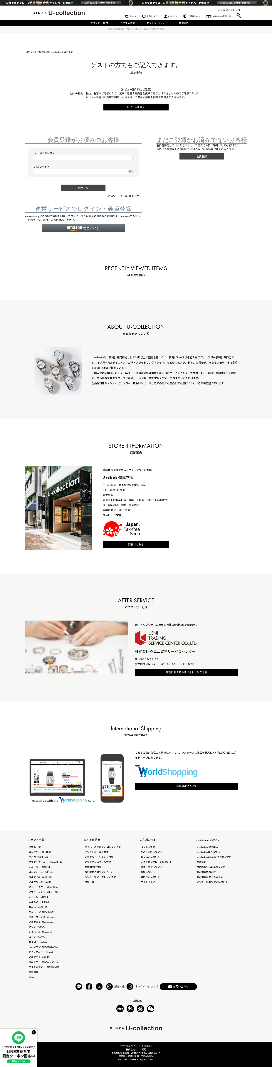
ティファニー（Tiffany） (41, 951)
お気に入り (152, 16)
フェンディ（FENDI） (40, 956)
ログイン (172, 16)
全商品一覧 (35, 846)
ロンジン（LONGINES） (42, 871)
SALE (31, 976)
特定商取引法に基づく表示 (211, 866)
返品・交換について (151, 866)
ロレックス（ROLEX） (40, 851)
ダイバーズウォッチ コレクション (103, 846)
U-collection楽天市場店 (208, 851)
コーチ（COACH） (39, 936)
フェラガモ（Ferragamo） (42, 921)
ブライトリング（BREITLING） (45, 891)
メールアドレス (44, 153)
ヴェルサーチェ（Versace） (43, 916)
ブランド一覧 (100, 23)
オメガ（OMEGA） (39, 856)
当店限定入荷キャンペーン (99, 871)
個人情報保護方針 (206, 871)
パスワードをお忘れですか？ (125, 196)
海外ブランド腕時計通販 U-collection (44, 52)
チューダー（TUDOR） (41, 866)
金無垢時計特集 (93, 866)
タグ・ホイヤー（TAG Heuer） (45, 886)
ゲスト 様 (223, 10)
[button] (83, 228)
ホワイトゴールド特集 (97, 851)
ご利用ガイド (194, 16)
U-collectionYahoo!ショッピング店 (214, 856)
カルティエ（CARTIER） (41, 876)
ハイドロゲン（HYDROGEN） (44, 966)
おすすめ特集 (127, 23)
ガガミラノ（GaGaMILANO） (45, 961)
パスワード (42, 166)
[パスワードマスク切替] (129, 171)
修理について (148, 871)
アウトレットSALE (157, 23)
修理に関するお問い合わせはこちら (186, 672)
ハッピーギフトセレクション (100, 876)
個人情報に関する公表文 (210, 876)
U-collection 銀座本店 (221, 16)
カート (133, 16)
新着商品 (33, 971)
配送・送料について (151, 851)
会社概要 (201, 861)
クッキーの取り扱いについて (212, 881)
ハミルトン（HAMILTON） (43, 911)
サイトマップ (148, 881)
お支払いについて (150, 856)
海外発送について (186, 786)
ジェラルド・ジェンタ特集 (99, 856)
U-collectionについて (208, 839)
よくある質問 (148, 846)
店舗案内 (184, 23)
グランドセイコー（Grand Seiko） (47, 861)
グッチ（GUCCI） (38, 926)
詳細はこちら (136, 544)
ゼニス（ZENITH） (38, 906)
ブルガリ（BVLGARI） (40, 881)
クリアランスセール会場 (98, 861)
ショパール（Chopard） (41, 931)
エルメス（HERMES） (40, 901)
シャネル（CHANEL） (40, 896)
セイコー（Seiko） (38, 941)
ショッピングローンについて (156, 861)
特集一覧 (89, 881)
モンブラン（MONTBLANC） (44, 946)
